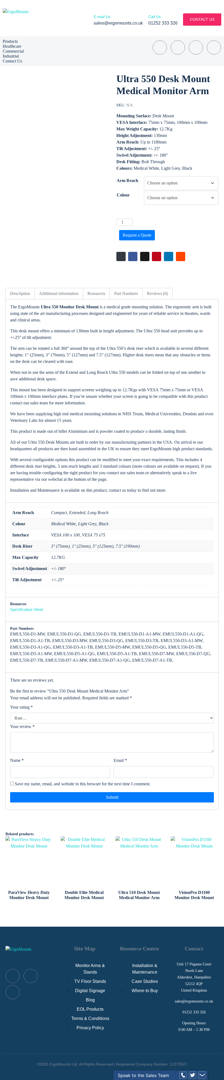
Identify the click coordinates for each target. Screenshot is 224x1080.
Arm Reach (127, 180)
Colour (123, 195)
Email (120, 760)
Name (17, 760)
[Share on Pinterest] (156, 256)
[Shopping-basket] (160, 47)
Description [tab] (20, 293)
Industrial (11, 56)
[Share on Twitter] (144, 256)
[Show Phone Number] (183, 1075)
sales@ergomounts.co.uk (194, 1001)
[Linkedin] (214, 47)
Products (10, 41)
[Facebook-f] (178, 47)
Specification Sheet (26, 609)
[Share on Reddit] (180, 256)
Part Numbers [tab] (126, 293)
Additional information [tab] (58, 293)
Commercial (13, 51)
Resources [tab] (96, 293)
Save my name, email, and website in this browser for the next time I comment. (83, 783)
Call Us (154, 16)
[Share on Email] (121, 256)
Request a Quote (137, 235)
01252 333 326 (194, 1012)
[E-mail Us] (96, 11)
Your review (22, 726)
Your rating (21, 707)
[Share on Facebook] (132, 256)
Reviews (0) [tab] (157, 293)
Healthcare (12, 46)
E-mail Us (102, 16)
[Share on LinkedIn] (168, 256)
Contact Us (12, 61)
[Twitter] (196, 47)
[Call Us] (150, 11)
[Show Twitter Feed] (192, 1075)
